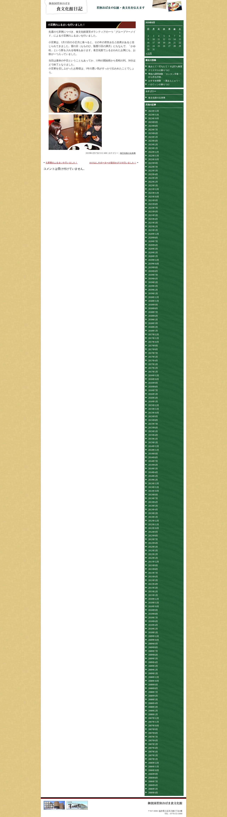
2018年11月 (153, 301)
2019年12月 (153, 260)
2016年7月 (153, 390)
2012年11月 (153, 524)
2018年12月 (153, 297)
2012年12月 (153, 521)
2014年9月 (153, 453)
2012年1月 (153, 558)
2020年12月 (153, 234)
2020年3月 (153, 249)
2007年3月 (153, 751)
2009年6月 (153, 655)
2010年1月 (153, 632)
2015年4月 (153, 435)
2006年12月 (153, 763)
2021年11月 (153, 193)
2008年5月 (153, 699)
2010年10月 (153, 606)
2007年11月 (153, 722)
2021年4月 (153, 219)
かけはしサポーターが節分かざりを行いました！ (112, 162)
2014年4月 (153, 472)
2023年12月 (153, 111)
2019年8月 (153, 271)
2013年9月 (153, 494)
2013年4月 (153, 509)
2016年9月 (153, 383)
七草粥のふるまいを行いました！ (61, 162)
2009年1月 (153, 673)
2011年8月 (153, 569)
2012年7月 (153, 539)
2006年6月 (153, 785)
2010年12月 (153, 599)
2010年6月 (153, 621)
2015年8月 (153, 420)
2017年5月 (153, 357)
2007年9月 (153, 729)
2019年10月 (153, 264)
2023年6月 (153, 133)
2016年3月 (153, 398)
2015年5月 (153, 431)
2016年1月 (153, 401)
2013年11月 (153, 487)
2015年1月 (153, 442)
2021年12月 (153, 189)
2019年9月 (153, 267)
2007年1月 (153, 759)
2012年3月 (153, 550)
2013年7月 (153, 498)
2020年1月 (153, 256)
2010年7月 (153, 617)
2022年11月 (153, 155)
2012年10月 (153, 528)
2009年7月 (153, 651)
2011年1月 (153, 595)
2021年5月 (153, 215)
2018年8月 (153, 308)
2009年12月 (153, 636)
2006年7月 (153, 781)
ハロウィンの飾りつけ (159, 84)
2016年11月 (153, 375)
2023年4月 (153, 141)
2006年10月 (153, 770)
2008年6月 (153, 696)
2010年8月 (153, 614)
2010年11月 (153, 602)
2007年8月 (153, 733)
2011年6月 (153, 576)
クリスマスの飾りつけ (159, 70)
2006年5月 (153, 789)
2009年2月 (153, 670)
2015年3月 (153, 439)
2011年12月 (153, 562)
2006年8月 (153, 778)
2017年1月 (153, 372)
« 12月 (149, 53)
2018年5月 (153, 319)
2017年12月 (153, 334)
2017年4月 (153, 360)
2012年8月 (153, 535)
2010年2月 (153, 629)
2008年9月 (153, 684)
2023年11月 (153, 115)
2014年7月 (153, 461)
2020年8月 (153, 237)
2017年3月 (153, 364)
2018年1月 (153, 331)
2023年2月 (153, 144)
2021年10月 (153, 196)
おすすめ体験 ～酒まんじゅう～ (164, 80)
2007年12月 (153, 718)
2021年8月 (153, 204)
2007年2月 (153, 755)
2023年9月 (153, 122)
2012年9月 (153, 532)
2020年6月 (153, 245)
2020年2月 (153, 252)
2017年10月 (153, 342)
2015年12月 (153, 405)
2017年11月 (153, 338)
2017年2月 (153, 368)
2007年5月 (153, 744)
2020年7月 (153, 241)
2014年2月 (153, 480)
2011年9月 (153, 565)
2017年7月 (153, 353)
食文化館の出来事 (128, 153)
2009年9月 (153, 643)
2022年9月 (153, 163)
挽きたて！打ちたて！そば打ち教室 (165, 66)
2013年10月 (153, 491)
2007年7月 (153, 737)
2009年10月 (153, 640)
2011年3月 (153, 588)
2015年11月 (153, 409)
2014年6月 (153, 465)
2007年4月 (153, 748)
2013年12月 (153, 483)
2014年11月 (153, 450)
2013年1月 (153, 517)
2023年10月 (153, 118)
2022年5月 (153, 170)
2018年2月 (153, 327)
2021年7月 (153, 208)
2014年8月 (153, 457)
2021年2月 (153, 226)
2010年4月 (153, 625)
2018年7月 (153, 312)
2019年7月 (153, 275)
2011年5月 (153, 580)
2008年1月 (153, 714)
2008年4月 (153, 703)
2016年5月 (153, 394)
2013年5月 (153, 506)
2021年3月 (153, 223)
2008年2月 (153, 711)
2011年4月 (153, 584)
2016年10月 (153, 379)
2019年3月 (153, 286)
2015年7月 (153, 424)
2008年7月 (153, 692)
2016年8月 (153, 386)
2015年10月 (153, 413)
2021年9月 (153, 200)
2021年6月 (153, 211)
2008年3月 (153, 707)
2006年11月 (153, 766)
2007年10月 (153, 725)
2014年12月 (153, 446)
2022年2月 (153, 182)
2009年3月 (153, 666)
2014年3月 (153, 476)
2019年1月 (153, 293)
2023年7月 (153, 129)
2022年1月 (153, 185)
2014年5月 (153, 468)
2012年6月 (153, 543)
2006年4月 (153, 792)
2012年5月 (153, 547)
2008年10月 (153, 681)
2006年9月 (153, 774)
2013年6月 (153, 502)
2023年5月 (153, 137)
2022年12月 (153, 152)
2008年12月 (153, 677)
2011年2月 (153, 591)
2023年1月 (153, 148)
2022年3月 (153, 178)
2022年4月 (153, 174)
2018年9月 (153, 304)
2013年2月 (153, 513)
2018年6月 (153, 316)
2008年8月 (153, 688)
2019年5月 (153, 282)
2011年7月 (153, 573)
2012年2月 (153, 554)
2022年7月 (153, 167)
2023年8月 (153, 126)
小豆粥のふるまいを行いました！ (66, 24)
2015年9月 (153, 416)
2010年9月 (153, 610)
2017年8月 (153, 349)
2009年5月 (153, 658)
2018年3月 (153, 323)
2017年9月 (153, 345)
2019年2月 (153, 290)
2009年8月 (153, 647)
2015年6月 (153, 427)
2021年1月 (153, 230)
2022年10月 (153, 159)
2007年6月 (153, 740)
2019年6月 (153, 278)
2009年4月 (153, 662)
